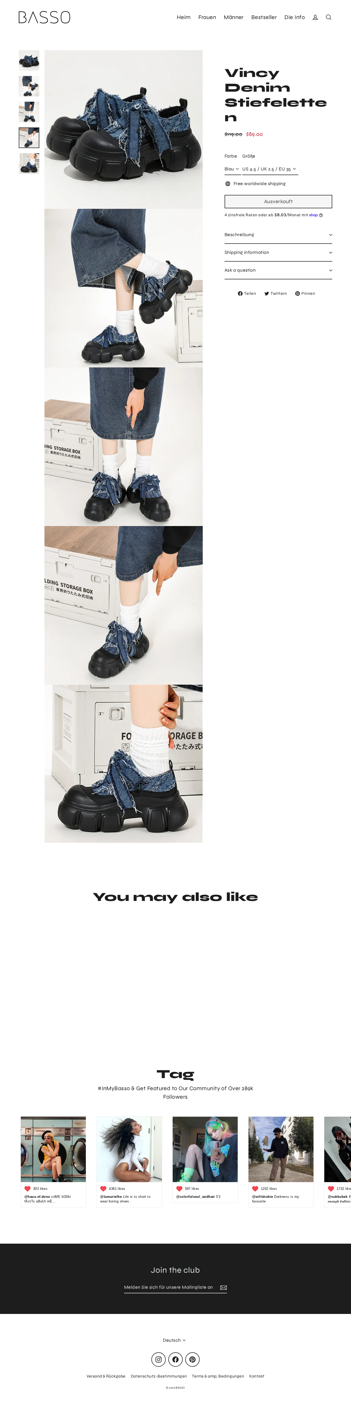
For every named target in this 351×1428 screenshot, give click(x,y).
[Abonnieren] (223, 1287)
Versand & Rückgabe (106, 1376)
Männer (234, 17)
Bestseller (264, 17)
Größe (248, 156)
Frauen (207, 17)
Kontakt (256, 1376)
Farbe (231, 156)
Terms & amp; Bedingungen (218, 1376)
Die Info (294, 17)
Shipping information (247, 252)
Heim (184, 17)
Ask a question (240, 270)
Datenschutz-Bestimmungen (159, 1376)
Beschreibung (239, 234)
